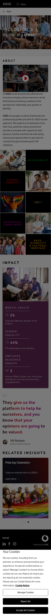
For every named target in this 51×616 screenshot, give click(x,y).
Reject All (25, 601)
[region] (25, 583)
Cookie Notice (22, 585)
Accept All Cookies (25, 610)
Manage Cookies (25, 592)
